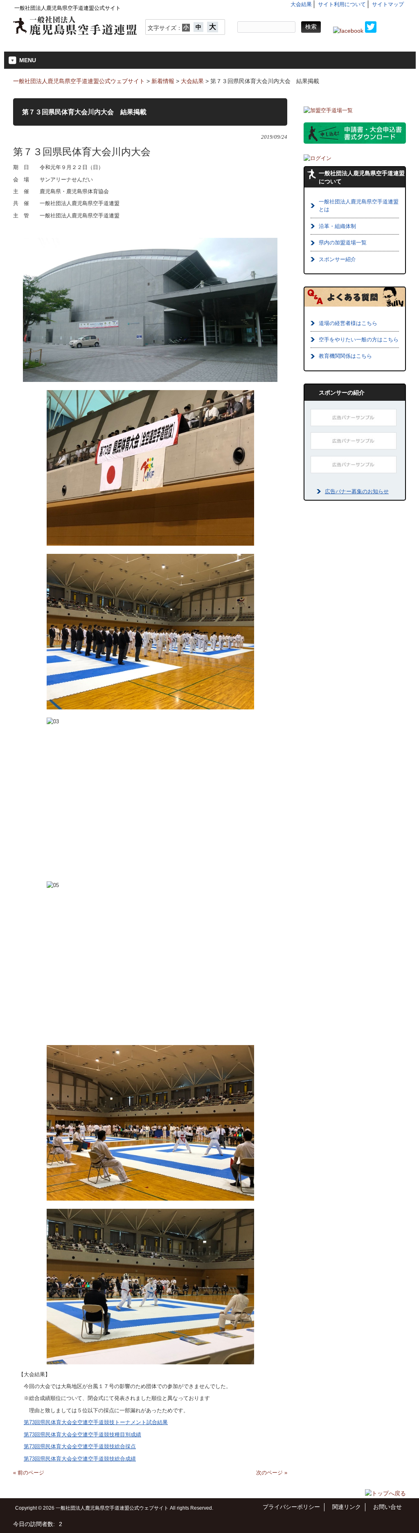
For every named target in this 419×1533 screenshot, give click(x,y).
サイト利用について (342, 4)
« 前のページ (28, 1473)
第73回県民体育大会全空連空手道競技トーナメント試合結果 (96, 1422)
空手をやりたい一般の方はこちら (359, 339)
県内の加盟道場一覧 (343, 242)
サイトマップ (388, 4)
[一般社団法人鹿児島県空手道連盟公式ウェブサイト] (75, 32)
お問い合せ (387, 1507)
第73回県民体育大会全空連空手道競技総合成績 (80, 1459)
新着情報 (162, 81)
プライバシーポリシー (291, 1507)
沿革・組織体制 (337, 226)
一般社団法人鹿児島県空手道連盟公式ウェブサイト (79, 81)
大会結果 (301, 4)
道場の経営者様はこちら (348, 323)
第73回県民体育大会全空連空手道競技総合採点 (80, 1446)
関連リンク (346, 1507)
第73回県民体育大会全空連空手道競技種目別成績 (82, 1434)
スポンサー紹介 (337, 259)
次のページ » (271, 1473)
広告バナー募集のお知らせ (357, 491)
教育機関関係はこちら (345, 356)
